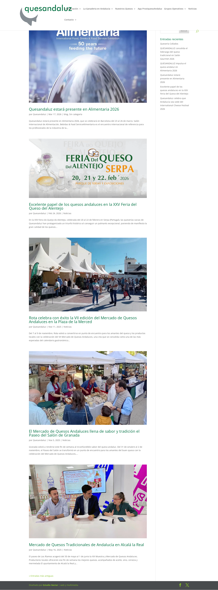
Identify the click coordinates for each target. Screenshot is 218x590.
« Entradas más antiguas (41, 575)
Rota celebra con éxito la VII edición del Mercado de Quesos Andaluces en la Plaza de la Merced (83, 319)
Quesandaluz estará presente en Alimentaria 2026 (74, 109)
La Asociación (71, 9)
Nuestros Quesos (124, 9)
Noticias (192, 9)
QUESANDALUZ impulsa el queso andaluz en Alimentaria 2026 (173, 67)
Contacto (69, 20)
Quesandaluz (39, 114)
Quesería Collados (169, 43)
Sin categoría (75, 114)
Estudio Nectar (50, 585)
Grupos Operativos (173, 9)
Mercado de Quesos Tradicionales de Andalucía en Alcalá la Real (86, 544)
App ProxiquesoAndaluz (150, 9)
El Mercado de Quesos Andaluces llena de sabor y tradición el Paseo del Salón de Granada (84, 433)
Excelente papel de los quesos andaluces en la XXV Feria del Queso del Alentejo (83, 206)
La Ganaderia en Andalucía (96, 9)
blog (66, 114)
